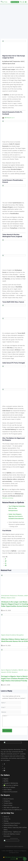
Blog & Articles (8, 805)
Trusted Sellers (8, 803)
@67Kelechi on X (9, 117)
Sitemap (6, 821)
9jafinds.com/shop (7, 498)
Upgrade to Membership (11, 783)
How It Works (8, 789)
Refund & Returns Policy (11, 825)
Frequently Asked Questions (12, 823)
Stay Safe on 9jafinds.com (11, 807)
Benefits (6, 781)
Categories (7, 801)
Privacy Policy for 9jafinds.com (13, 809)
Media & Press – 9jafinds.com (12, 832)
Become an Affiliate (9, 787)
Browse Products (9, 799)
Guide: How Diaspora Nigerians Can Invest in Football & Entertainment (16, 516)
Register (6, 779)
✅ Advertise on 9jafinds (11, 785)
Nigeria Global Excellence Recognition (12, 635)
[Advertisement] (14, 24)
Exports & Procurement (10, 791)
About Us (6, 816)
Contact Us (7, 819)
